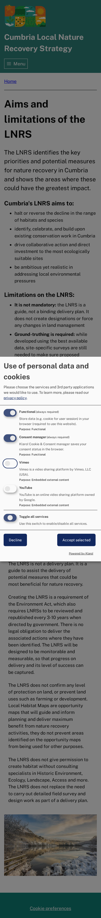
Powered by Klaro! (81, 553)
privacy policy (15, 398)
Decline (15, 540)
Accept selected (76, 540)
